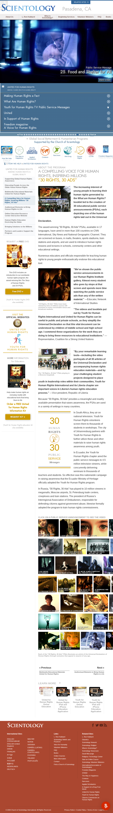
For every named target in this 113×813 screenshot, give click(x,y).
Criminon (45, 157)
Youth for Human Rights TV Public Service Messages (37, 107)
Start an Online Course (90, 759)
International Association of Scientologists (91, 766)
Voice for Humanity (60, 744)
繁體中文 (10, 764)
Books (108, 17)
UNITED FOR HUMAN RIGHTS (35, 163)
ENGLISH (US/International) (13, 740)
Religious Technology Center (92, 756)
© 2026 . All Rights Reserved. (28, 810)
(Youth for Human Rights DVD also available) (17, 301)
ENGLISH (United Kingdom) (13, 745)
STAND (84, 773)
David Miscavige (88, 754)
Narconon (56, 155)
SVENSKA (31, 744)
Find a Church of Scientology (64, 764)
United (8, 113)
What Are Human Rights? (20, 101)
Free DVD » (17, 291)
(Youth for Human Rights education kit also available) (18, 426)
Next (92, 134)
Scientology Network (89, 742)
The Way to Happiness (19, 157)
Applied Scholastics (32, 158)
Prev (21, 134)
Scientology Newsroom (90, 751)
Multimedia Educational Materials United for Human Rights (19, 193)
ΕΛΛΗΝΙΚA (31, 755)
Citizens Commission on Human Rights (90, 799)
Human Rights (79, 157)
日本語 (9, 758)
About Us (9, 17)
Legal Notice (103, 810)
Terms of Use (92, 810)
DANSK (10, 749)
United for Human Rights (91, 792)
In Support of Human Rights (21, 119)
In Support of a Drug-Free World (91, 788)
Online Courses (59, 756)
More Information (60, 759)
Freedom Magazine (89, 770)
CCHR (91, 156)
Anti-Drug (68, 156)
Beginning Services (66, 17)
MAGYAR (31, 739)
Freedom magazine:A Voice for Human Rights (20, 126)
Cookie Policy (81, 810)
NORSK (30, 742)
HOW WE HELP (15, 163)
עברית (10, 755)
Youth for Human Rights (90, 795)
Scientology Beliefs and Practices (62, 741)
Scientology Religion (89, 745)
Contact (56, 761)
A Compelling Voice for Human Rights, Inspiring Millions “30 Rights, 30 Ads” (17, 200)
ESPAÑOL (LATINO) (35, 747)
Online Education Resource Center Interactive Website (16, 215)
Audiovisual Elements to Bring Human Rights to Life (17, 208)
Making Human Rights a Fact (21, 96)
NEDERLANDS (12, 766)
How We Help (7, 159)
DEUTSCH (11, 769)
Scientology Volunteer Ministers (93, 762)
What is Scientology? (47, 17)
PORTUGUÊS (33, 761)
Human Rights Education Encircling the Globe (15, 221)
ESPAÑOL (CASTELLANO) (33, 751)
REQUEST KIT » (17, 416)
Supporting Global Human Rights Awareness (18, 180)
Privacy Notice (69, 810)
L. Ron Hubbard (28, 17)
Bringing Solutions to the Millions (18, 227)
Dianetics (85, 739)
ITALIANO (31, 758)
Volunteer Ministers (85, 17)
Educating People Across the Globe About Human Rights (17, 186)
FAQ (99, 17)
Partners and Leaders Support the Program (19, 232)
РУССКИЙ (11, 761)
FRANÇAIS (11, 752)
